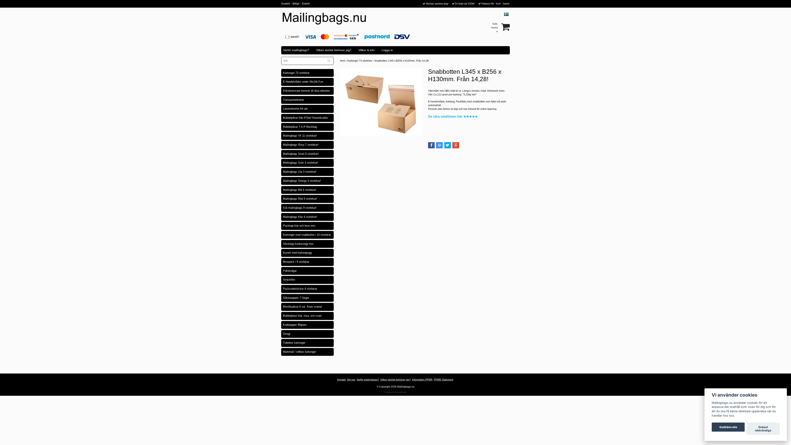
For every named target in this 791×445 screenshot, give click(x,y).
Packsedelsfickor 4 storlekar (300, 288)
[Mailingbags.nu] (328, 20)
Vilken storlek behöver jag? (333, 50)
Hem (343, 60)
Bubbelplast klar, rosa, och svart (302, 315)
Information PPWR (422, 379)
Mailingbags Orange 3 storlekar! (302, 180)
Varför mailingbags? (296, 50)
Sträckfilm (289, 279)
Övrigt (286, 333)
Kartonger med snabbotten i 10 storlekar (307, 234)
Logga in (387, 50)
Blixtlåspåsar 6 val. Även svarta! (302, 306)
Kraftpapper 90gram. (295, 324)
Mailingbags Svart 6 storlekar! (301, 153)
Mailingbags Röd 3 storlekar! (300, 198)
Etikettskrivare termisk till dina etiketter (306, 90)
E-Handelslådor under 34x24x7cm (303, 81)
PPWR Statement (443, 379)
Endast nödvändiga (763, 428)
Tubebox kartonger (294, 342)
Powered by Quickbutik (395, 392)
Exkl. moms (494, 25)
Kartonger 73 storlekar (296, 72)
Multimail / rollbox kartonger (299, 351)
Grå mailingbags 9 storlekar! (300, 207)
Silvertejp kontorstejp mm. (298, 243)
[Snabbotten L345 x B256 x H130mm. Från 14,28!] (381, 102)
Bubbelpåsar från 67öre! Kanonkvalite (305, 117)
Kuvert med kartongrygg (297, 252)
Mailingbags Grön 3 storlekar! (300, 162)
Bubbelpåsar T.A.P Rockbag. (300, 126)
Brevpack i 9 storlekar (296, 261)
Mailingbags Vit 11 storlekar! (300, 135)
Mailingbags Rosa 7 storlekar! (300, 144)
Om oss (351, 379)
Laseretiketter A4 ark (295, 108)
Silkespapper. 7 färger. (296, 297)
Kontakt (341, 379)
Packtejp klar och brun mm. (299, 225)
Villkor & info (366, 50)
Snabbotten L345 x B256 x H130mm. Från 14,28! (401, 60)
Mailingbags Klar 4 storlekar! (300, 216)
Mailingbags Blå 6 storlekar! (299, 189)
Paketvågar (290, 270)
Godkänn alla (728, 427)
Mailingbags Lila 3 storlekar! (299, 171)
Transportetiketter (293, 99)
